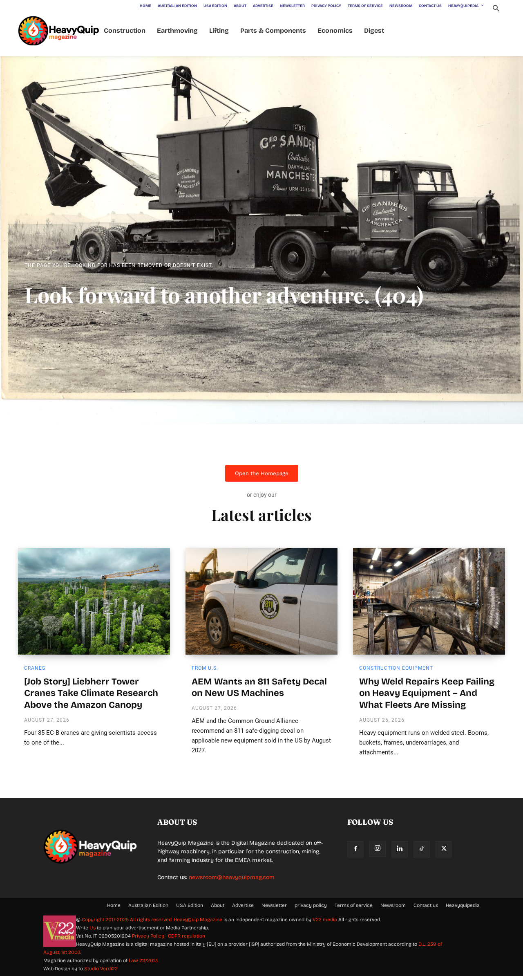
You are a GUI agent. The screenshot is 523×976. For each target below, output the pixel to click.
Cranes (34, 668)
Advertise (243, 905)
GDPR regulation (186, 936)
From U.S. (205, 668)
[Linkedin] (399, 849)
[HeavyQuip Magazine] (59, 31)
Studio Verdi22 (101, 969)
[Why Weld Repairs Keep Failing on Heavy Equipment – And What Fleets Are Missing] (429, 601)
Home (114, 905)
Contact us (425, 905)
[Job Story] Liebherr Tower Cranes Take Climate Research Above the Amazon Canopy (91, 693)
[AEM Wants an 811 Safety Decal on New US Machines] (261, 601)
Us (92, 928)
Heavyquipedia (463, 905)
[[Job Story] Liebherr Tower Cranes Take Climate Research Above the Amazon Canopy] (94, 601)
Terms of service (354, 905)
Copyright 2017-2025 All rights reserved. (128, 919)
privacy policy (311, 905)
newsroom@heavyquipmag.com (232, 877)
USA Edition (189, 905)
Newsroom (393, 905)
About (217, 905)
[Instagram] (377, 849)
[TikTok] (421, 849)
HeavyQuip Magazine (198, 919)
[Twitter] (444, 849)
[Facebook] (355, 849)
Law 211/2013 (143, 960)
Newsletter (274, 905)
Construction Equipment (396, 668)
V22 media (325, 919)
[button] (496, 9)
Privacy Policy (148, 936)
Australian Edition (148, 905)
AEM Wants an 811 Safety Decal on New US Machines (259, 687)
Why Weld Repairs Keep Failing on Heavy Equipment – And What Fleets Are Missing (426, 693)
